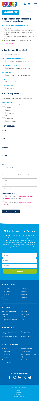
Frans (7, 116)
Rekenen (8, 110)
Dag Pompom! (6, 317)
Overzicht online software (9, 311)
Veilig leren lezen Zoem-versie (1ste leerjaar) (18, 68)
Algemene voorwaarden (18, 396)
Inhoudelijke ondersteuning (28, 354)
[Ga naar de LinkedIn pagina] (19, 377)
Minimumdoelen (25, 360)
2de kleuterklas (6, 291)
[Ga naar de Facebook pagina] (9, 377)
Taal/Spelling (9, 119)
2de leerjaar (5, 300)
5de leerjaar (24, 294)
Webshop (4, 349)
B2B (22, 357)
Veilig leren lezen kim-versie (9, 320)
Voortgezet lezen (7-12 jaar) (28, 332)
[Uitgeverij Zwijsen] (10, 4)
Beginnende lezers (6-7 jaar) (9, 336)
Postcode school (6, 177)
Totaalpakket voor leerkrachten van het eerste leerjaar (20, 61)
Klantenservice (6, 351)
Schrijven (8, 108)
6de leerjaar (24, 297)
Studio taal (24, 311)
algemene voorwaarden (25, 196)
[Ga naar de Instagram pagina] (14, 377)
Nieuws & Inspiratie (26, 349)
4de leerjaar (24, 291)
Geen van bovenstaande (12, 121)
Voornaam (4, 130)
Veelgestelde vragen (7, 354)
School (4, 185)
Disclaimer (18, 392)
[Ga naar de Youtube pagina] (29, 377)
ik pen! (23, 317)
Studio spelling (25, 314)
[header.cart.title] (28, 3)
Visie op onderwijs (7, 362)
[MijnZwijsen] (25, 3)
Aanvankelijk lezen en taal (13, 105)
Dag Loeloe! (5, 314)
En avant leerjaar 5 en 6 (12, 82)
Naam (3, 138)
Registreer (20, 271)
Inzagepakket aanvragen (10, 211)
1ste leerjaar (5, 297)
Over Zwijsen (5, 360)
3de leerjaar (24, 289)
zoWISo (23, 320)
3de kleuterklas (6, 294)
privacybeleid (5, 198)
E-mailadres (5, 147)
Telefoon (4, 155)
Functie (4, 164)
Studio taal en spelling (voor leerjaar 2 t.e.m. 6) (18, 75)
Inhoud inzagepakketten (8, 44)
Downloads (5, 357)
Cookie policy (18, 394)
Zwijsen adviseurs (26, 351)
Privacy (19, 390)
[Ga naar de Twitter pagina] (24, 377)
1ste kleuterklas (6, 289)
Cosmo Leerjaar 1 (10, 88)
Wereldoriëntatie (10, 113)
